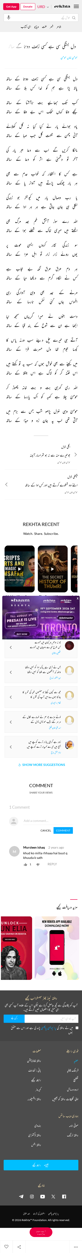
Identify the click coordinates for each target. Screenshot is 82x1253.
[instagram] (32, 1196)
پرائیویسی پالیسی (48, 1028)
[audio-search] (8, 17)
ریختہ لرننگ (72, 1135)
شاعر (58, 26)
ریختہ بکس (36, 1145)
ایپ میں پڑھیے (41, 1232)
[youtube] (42, 1196)
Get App (11, 6)
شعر (51, 26)
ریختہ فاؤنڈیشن (34, 1061)
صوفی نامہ (73, 1125)
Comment (63, 830)
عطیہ (76, 1061)
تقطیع (75, 1080)
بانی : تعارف (34, 1070)
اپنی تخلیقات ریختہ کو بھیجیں (65, 1099)
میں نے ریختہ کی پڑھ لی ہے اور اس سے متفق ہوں (42, 1030)
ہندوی (37, 1125)
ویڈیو (36, 26)
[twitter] (53, 1196)
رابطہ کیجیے (36, 1080)
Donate (27, 6)
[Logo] (62, 6)
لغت (44, 26)
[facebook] (64, 1196)
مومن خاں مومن (69, 57)
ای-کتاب (26, 26)
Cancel (46, 830)
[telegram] (21, 1196)
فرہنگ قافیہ (72, 1070)
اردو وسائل (72, 1089)
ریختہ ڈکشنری (34, 1135)
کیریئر (38, 1089)
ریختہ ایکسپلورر (34, 1099)
